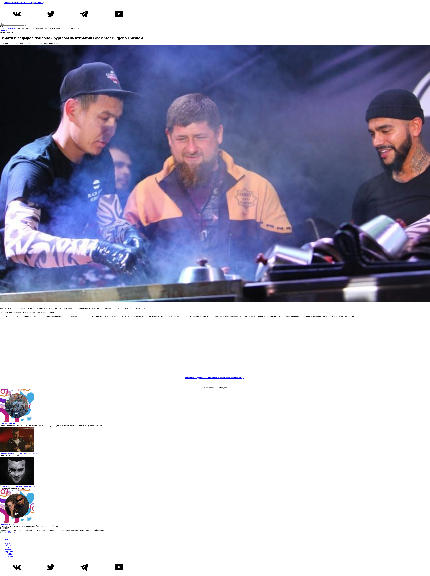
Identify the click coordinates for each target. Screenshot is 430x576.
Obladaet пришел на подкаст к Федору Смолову (19, 453)
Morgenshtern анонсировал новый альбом (17, 486)
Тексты (15, 3)
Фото (6, 540)
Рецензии (8, 544)
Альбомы (22, 3)
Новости (8, 3)
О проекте (8, 552)
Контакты (8, 554)
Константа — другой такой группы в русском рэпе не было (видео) (215, 378)
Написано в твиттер (8, 424)
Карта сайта (9, 556)
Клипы (29, 3)
